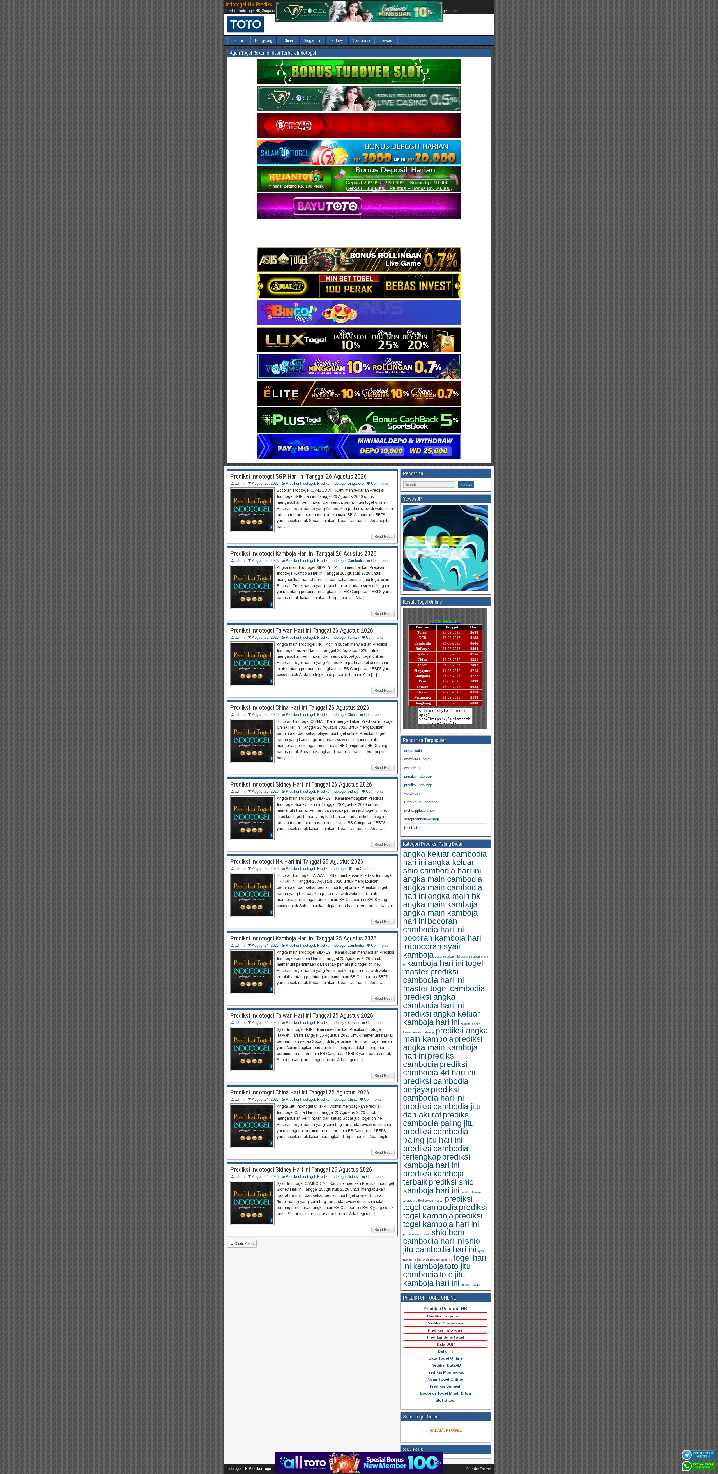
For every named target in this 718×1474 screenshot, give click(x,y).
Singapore (312, 40)
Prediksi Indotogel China (337, 714)
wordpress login (416, 759)
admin (240, 483)
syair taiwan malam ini (437, 1259)
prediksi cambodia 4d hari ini (439, 1068)
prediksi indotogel (418, 776)
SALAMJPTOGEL (445, 1430)
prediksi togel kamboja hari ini (442, 1220)
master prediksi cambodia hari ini (433, 976)
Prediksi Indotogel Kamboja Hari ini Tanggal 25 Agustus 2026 (303, 938)
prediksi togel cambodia (438, 1203)
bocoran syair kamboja (432, 950)
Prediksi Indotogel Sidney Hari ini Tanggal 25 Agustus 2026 (301, 1169)
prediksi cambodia (429, 1060)
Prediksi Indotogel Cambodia (340, 560)
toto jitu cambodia (437, 1270)
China (288, 40)
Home (239, 40)
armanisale (413, 751)
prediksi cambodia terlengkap (435, 1152)
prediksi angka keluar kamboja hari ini (441, 1018)
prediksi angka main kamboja (445, 1034)
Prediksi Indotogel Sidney (338, 791)
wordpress (412, 793)
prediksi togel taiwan (417, 1234)
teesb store (413, 827)
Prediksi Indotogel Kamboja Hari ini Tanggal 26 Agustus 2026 (303, 553)
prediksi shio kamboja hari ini (438, 1186)
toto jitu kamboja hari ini (434, 1278)
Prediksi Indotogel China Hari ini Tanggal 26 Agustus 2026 (299, 707)
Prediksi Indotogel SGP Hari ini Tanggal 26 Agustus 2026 (298, 476)
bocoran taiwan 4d (447, 956)
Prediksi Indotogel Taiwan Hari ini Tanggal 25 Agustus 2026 (301, 1015)
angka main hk (454, 895)
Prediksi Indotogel (300, 483)
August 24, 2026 (265, 945)
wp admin (412, 768)
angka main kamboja (440, 904)
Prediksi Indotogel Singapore (340, 483)
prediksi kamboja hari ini (436, 1161)
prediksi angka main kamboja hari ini (442, 1047)
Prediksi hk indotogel (421, 802)
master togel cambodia (444, 988)
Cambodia (361, 40)
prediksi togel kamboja (445, 1211)
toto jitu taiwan (470, 1284)
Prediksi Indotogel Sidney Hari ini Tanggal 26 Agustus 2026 (301, 784)
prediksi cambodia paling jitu (438, 1119)
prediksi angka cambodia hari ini (433, 1001)
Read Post (383, 536)
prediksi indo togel (419, 785)
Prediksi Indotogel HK (335, 868)
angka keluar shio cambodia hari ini (442, 866)
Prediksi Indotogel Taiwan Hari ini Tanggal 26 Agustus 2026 (301, 630)
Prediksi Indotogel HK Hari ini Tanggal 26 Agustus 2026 (296, 861)
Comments (380, 483)
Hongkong (263, 40)
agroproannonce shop (421, 819)
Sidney (337, 40)
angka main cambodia (442, 879)
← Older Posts (242, 1243)
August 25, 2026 (265, 483)
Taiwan (386, 40)
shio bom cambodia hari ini (433, 1236)
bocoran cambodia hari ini (433, 925)
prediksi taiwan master (428, 1200)
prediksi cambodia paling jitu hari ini (435, 1135)
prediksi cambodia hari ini (433, 1093)
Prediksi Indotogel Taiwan (338, 637)
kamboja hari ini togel (445, 963)
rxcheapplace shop (419, 810)
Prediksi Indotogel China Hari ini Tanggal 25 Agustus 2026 (299, 1092)
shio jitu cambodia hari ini (441, 1245)
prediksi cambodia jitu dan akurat (442, 1110)
